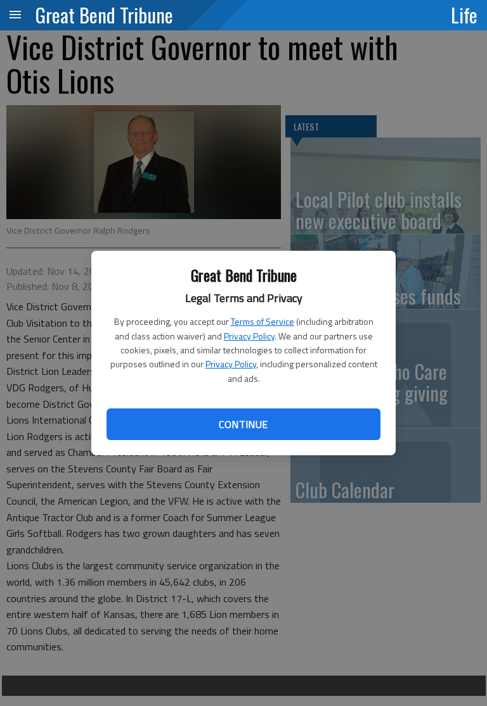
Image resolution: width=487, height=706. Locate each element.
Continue (243, 424)
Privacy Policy (249, 336)
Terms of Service (262, 321)
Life (464, 14)
